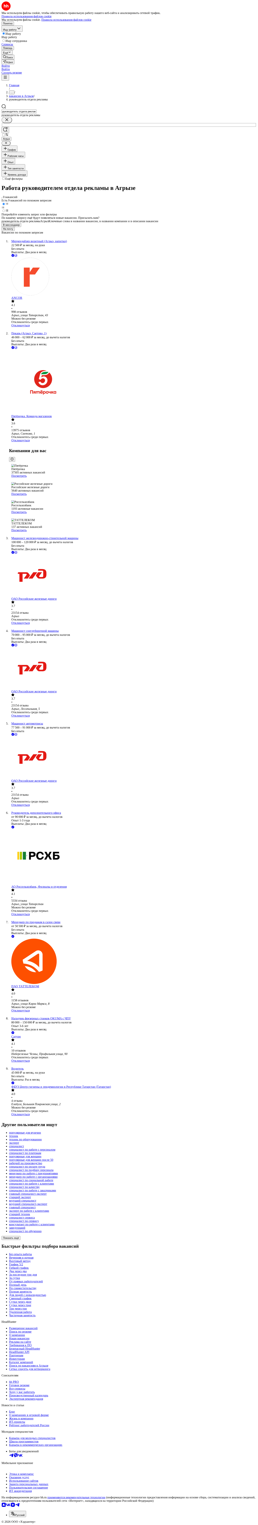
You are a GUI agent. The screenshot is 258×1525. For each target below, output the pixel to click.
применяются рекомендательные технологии (76, 1497)
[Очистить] (7, 120)
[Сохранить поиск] (5, 130)
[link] (8, 57)
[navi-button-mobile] (5, 77)
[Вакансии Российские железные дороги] (132, 576)
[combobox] (19, 111)
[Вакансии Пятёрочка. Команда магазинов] (132, 382)
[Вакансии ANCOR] (132, 277)
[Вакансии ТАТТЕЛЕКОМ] (132, 962)
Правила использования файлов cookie (66, 19)
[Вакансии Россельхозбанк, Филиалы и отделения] (132, 857)
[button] (6, 65)
